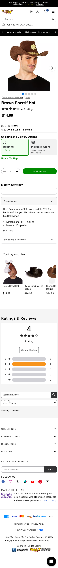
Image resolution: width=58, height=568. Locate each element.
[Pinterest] (40, 482)
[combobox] (29, 19)
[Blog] (47, 482)
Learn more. (50, 500)
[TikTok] (25, 482)
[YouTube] (33, 482)
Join (50, 469)
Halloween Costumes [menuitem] (37, 32)
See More (8, 230)
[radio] (14, 147)
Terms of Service (21, 523)
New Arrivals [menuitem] (13, 32)
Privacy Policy (37, 523)
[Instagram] (10, 482)
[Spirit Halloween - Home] (8, 11)
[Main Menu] (53, 12)
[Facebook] (3, 482)
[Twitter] (18, 482)
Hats (28, 97)
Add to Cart (39, 171)
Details (39, 4)
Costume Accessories (12, 97)
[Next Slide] (52, 68)
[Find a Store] (31, 12)
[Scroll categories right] (55, 31)
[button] (29, 65)
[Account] (38, 12)
